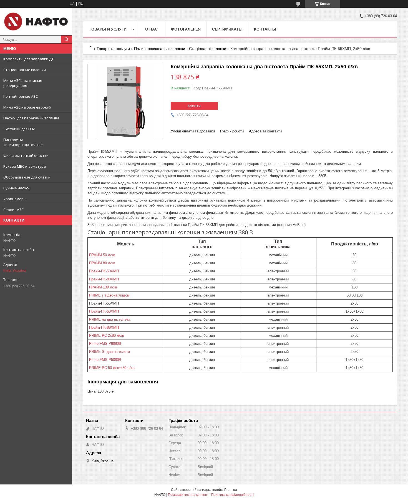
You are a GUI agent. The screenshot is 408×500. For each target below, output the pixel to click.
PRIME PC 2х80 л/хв (106, 335)
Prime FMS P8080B (105, 343)
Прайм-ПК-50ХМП (104, 271)
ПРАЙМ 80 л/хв (102, 263)
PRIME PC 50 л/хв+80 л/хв (112, 368)
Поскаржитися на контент (188, 495)
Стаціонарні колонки (207, 48)
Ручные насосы (17, 187)
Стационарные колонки (24, 69)
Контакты (265, 29)
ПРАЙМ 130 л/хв (103, 287)
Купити (194, 105)
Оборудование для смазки (27, 177)
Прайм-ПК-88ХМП (104, 327)
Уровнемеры (14, 198)
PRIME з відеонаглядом (109, 295)
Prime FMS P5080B (105, 360)
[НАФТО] (36, 21)
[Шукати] (66, 39)
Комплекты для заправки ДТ (28, 58)
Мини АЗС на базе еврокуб (27, 107)
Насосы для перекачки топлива (31, 117)
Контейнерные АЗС (20, 96)
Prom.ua (230, 490)
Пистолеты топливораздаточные (23, 142)
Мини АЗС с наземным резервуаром (22, 83)
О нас (151, 29)
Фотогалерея (186, 29)
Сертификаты (227, 29)
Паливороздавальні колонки (159, 48)
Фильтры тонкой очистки (26, 155)
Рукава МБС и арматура (24, 166)
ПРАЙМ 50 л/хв (102, 255)
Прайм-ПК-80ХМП (104, 279)
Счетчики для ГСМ (19, 128)
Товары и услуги (108, 29)
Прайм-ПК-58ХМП (104, 311)
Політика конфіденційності (232, 495)
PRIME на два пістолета (109, 319)
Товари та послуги (113, 48)
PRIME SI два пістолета (109, 352)
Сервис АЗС (13, 209)
